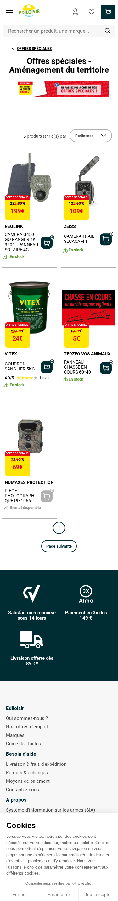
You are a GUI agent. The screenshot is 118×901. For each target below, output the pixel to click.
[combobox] (59, 31)
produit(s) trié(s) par (44, 136)
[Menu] (11, 12)
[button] (58, 546)
